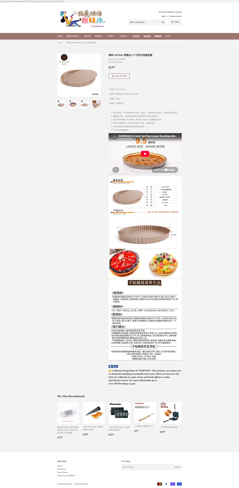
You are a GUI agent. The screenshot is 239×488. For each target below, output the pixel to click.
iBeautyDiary (67, 484)
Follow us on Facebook (66, 476)
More (168, 36)
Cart (176, 22)
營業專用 (158, 36)
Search (60, 466)
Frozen (123, 36)
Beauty (87, 36)
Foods (111, 36)
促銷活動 (147, 36)
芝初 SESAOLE (72, 36)
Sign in (164, 16)
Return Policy (62, 472)
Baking (98, 36)
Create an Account (176, 16)
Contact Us (61, 469)
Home (60, 36)
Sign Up (177, 467)
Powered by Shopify (81, 484)
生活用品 (135, 36)
